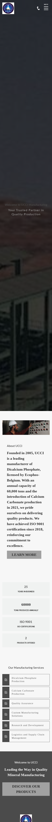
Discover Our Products (26, 789)
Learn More (24, 555)
